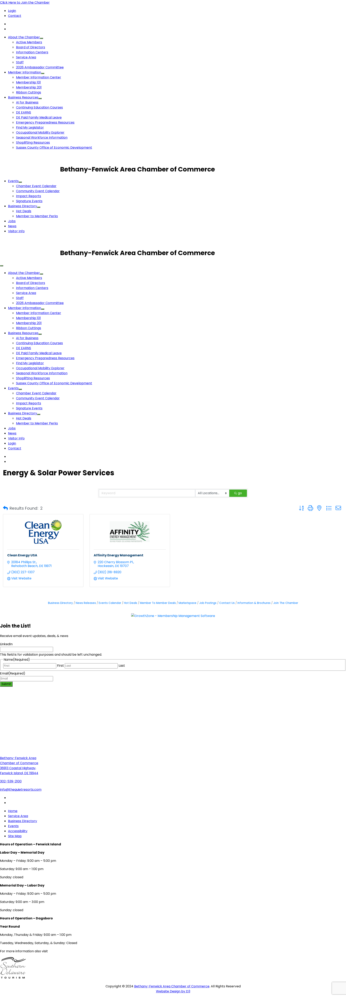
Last (122, 665)
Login (12, 10)
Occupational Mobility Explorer (40, 132)
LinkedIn (6, 644)
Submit (6, 684)
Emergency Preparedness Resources (45, 122)
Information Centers (32, 52)
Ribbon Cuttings (28, 92)
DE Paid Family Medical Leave (39, 117)
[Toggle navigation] (1, 265)
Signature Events (29, 201)
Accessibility (17, 831)
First (60, 665)
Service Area (26, 57)
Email (12, 673)
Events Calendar (110, 603)
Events (13, 181)
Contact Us (227, 603)
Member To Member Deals (158, 603)
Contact (14, 15)
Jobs (12, 221)
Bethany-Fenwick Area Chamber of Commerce (171, 986)
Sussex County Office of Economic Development (54, 147)
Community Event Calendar (38, 191)
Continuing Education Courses (39, 107)
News (12, 226)
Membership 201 (29, 87)
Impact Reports (28, 196)
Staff (20, 62)
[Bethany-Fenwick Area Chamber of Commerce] (30, 169)
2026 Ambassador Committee (40, 67)
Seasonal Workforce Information (41, 137)
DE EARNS (23, 112)
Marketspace (187, 603)
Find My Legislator (30, 127)
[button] (5, 508)
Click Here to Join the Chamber (25, 2)
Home (12, 811)
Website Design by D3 (173, 991)
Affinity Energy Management (118, 555)
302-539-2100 (11, 781)
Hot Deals (23, 211)
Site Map (15, 836)
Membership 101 (28, 82)
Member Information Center (38, 77)
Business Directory (22, 206)
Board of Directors (30, 47)
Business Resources (23, 97)
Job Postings (207, 603)
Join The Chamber (285, 603)
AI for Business (27, 102)
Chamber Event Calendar (36, 186)
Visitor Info (16, 231)
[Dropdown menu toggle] (41, 38)
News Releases (86, 603)
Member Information (24, 72)
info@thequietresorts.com (20, 789)
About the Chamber (24, 37)
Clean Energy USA (22, 555)
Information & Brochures (254, 603)
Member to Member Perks (37, 216)
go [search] (240, 493)
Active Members (29, 42)
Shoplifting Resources (33, 142)
